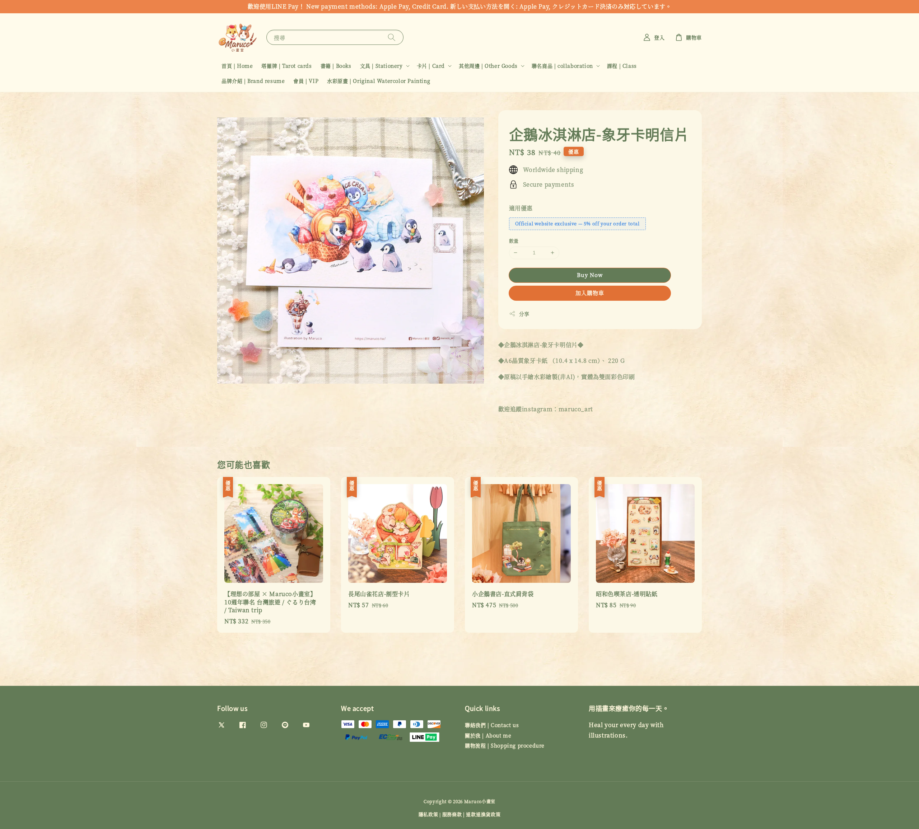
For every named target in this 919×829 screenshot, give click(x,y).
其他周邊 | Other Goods (488, 65)
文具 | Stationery (381, 65)
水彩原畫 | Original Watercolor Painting (378, 80)
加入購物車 (589, 292)
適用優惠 (521, 208)
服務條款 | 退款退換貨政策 (471, 814)
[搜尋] (391, 37)
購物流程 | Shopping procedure (505, 745)
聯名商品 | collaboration (562, 65)
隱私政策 (428, 814)
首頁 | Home (237, 65)
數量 (514, 240)
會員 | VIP (305, 80)
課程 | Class (622, 65)
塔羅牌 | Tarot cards (286, 65)
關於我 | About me (488, 735)
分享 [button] (524, 313)
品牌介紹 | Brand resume (253, 80)
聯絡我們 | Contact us (492, 725)
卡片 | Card (431, 65)
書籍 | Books (336, 65)
